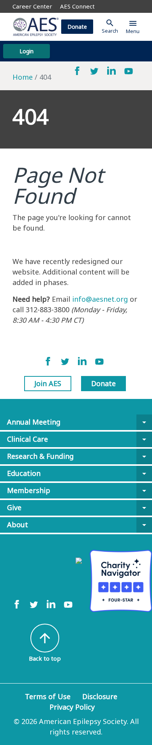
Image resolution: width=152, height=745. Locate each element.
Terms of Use (48, 696)
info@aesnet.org (100, 299)
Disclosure (99, 696)
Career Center (32, 6)
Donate (77, 26)
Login (26, 51)
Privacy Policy (72, 707)
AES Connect (77, 6)
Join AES (47, 383)
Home (22, 77)
